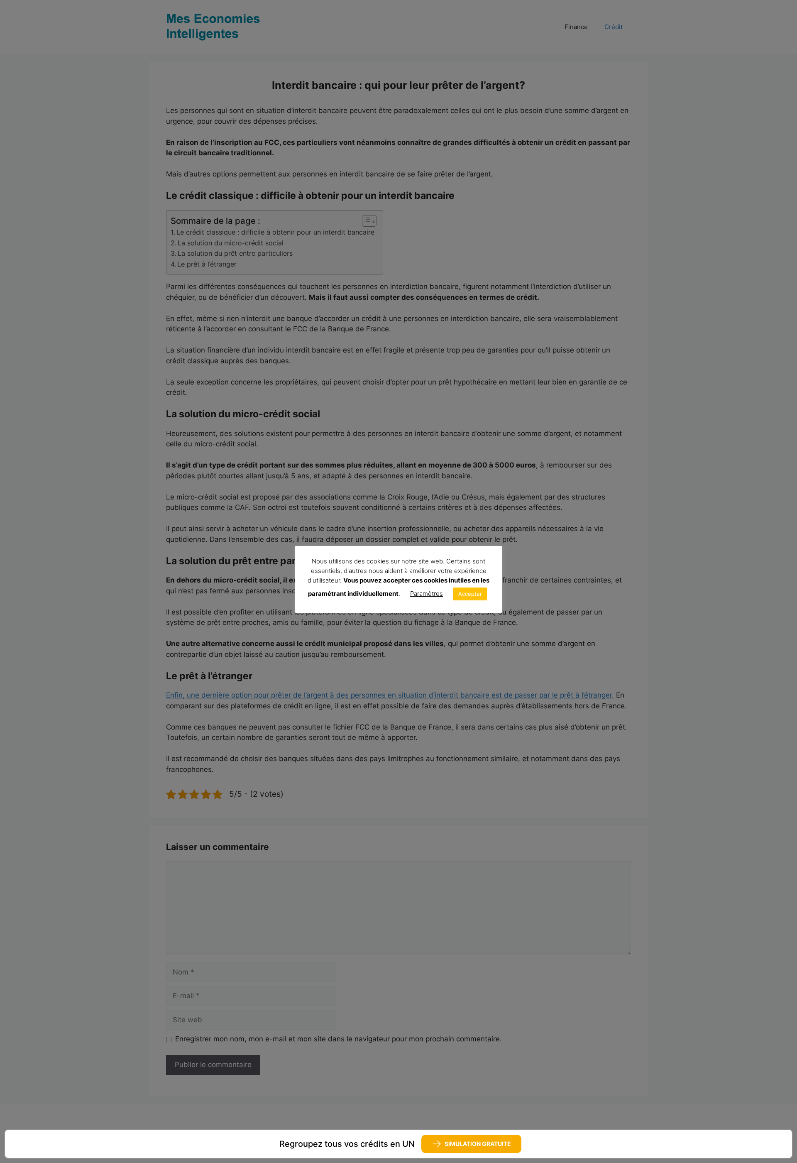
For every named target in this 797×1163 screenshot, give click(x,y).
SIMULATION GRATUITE (478, 1143)
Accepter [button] (470, 593)
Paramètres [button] (426, 593)
